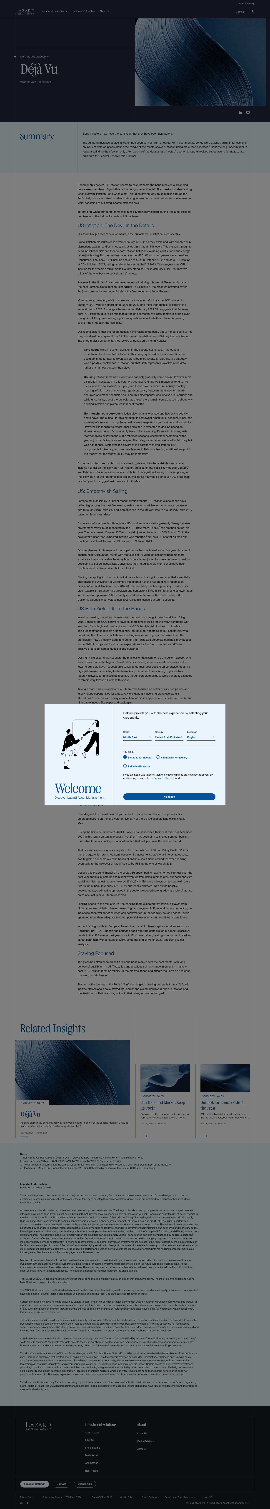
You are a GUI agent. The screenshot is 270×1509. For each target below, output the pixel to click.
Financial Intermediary (174, 757)
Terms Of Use (161, 778)
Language (192, 731)
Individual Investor (139, 766)
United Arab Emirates (168, 737)
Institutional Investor (140, 757)
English (191, 737)
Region (126, 731)
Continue (169, 797)
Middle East (130, 737)
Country (159, 731)
